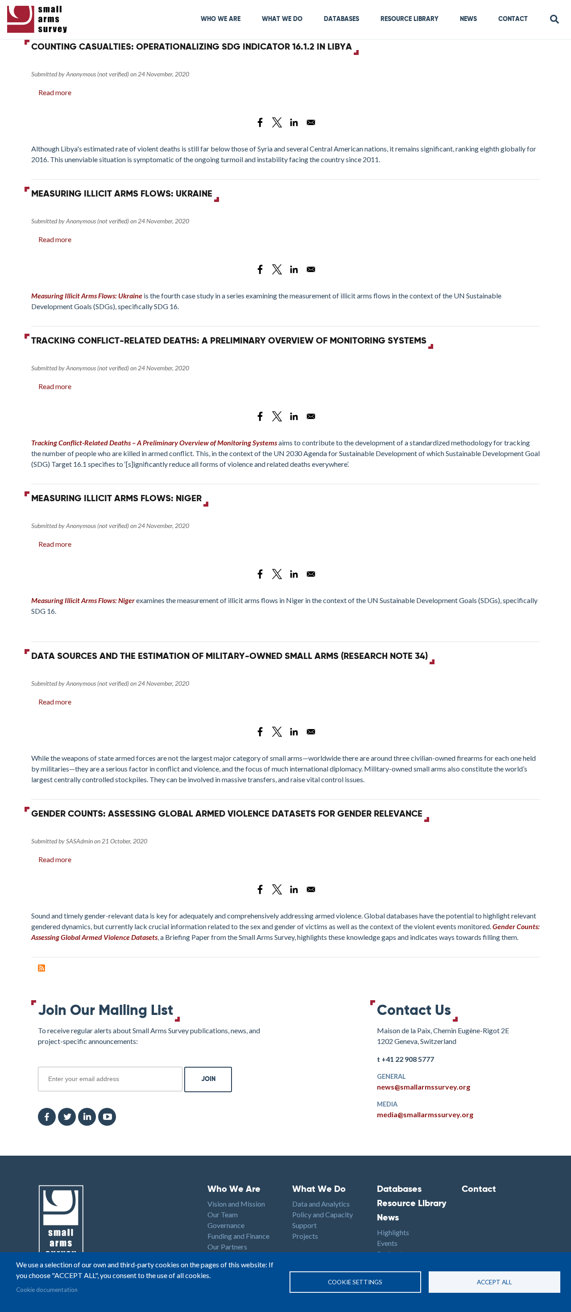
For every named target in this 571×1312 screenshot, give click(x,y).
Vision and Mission (236, 1203)
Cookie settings (355, 1282)
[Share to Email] (311, 122)
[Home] (38, 19)
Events (387, 1243)
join (43, 1061)
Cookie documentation (47, 1289)
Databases (341, 19)
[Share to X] (277, 122)
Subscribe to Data (41, 968)
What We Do (319, 1189)
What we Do (282, 19)
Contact (513, 19)
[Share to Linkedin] (294, 122)
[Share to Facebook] (260, 122)
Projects (305, 1236)
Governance (225, 1225)
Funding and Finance (238, 1236)
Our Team (222, 1214)
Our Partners (227, 1246)
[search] (555, 19)
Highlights (393, 1232)
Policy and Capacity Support (322, 1219)
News (468, 19)
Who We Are (220, 19)
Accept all (494, 1282)
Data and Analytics (321, 1203)
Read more (54, 92)
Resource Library (410, 19)
